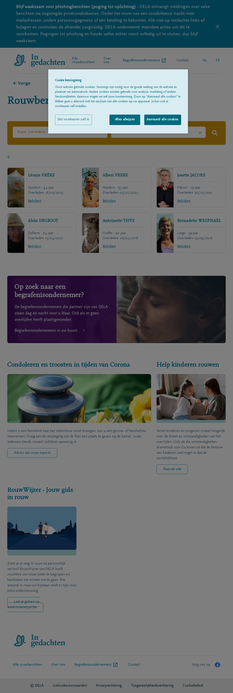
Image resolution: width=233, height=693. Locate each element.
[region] (118, 101)
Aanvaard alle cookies (163, 119)
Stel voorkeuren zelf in (73, 119)
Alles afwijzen (125, 119)
